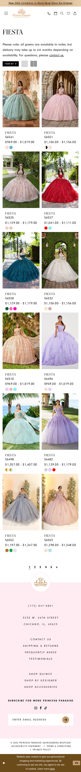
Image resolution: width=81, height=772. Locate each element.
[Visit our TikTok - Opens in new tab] (45, 708)
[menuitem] (6, 13)
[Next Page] (57, 567)
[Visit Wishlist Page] (68, 13)
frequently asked (41, 652)
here (52, 768)
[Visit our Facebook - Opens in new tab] (41, 708)
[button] (6, 13)
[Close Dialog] (4, 763)
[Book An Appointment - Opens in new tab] (55, 13)
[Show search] (62, 13)
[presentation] (21, 99)
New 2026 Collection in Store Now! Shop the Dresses (40, 3)
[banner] (22, 13)
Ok (77, 763)
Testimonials (41, 659)
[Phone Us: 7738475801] (49, 13)
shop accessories (40, 687)
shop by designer (41, 680)
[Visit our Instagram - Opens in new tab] (35, 708)
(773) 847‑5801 (41, 605)
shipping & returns (41, 646)
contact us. (56, 55)
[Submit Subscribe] (67, 719)
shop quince (40, 674)
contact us (40, 639)
